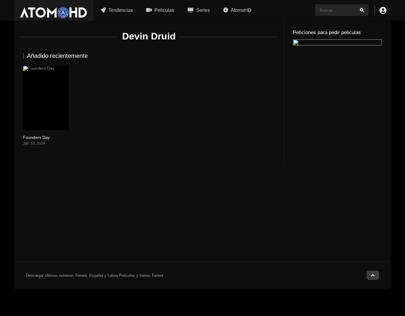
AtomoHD (240, 10)
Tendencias (120, 10)
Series (202, 10)
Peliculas (163, 10)
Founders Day (36, 137)
